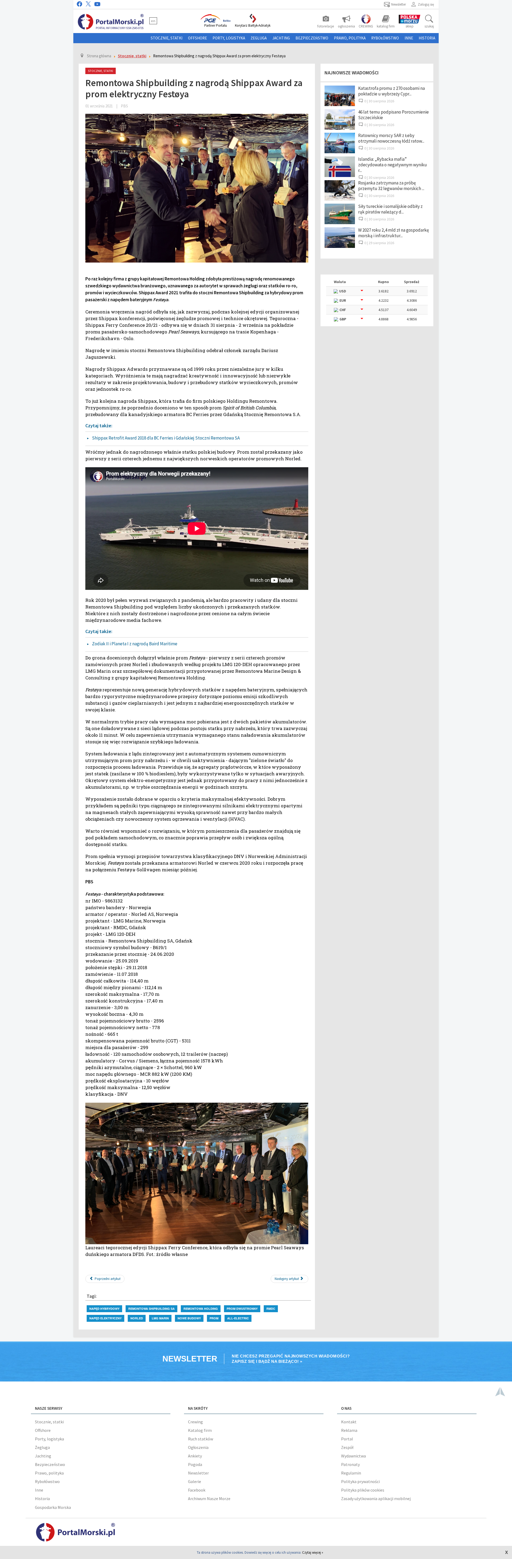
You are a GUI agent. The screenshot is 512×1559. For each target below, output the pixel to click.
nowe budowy (189, 1318)
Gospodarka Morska (53, 1507)
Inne (409, 38)
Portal (347, 1438)
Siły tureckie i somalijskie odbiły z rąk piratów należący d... (390, 209)
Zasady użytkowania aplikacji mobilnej (376, 1498)
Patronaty (350, 1464)
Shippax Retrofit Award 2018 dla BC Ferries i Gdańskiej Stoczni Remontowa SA (166, 438)
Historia (427, 38)
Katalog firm (200, 1430)
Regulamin (351, 1473)
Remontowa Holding (200, 1309)
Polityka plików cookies (362, 1490)
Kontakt (349, 1421)
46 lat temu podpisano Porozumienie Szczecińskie (393, 114)
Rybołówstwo (385, 38)
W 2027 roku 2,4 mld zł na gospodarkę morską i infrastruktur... (393, 233)
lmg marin (160, 1318)
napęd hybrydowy (104, 1309)
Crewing (195, 1421)
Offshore (197, 38)
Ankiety (195, 1456)
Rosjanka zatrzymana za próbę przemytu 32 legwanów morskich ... (391, 185)
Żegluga (259, 38)
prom (214, 1318)
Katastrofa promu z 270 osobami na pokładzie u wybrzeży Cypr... (391, 91)
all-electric (238, 1318)
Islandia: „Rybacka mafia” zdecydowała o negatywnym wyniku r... (392, 164)
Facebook (196, 1490)
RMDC (270, 1309)
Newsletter (198, 1473)
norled (136, 1318)
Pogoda (195, 1464)
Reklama (349, 1430)
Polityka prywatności (360, 1481)
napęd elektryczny (105, 1318)
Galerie (194, 1481)
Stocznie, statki (166, 38)
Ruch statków (200, 1438)
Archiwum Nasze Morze (209, 1498)
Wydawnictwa (353, 1456)
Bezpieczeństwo (311, 38)
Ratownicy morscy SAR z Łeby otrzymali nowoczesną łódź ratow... (391, 138)
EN (153, 21)
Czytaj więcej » (312, 1552)
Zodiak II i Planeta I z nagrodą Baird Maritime (134, 644)
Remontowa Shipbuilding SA (151, 1309)
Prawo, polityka (350, 38)
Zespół (347, 1447)
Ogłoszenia (198, 1447)
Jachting (281, 38)
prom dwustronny (242, 1309)
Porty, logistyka (229, 38)
